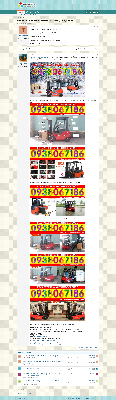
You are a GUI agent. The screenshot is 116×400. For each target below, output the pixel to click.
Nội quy (74, 398)
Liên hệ (69, 398)
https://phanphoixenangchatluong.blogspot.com (48, 342)
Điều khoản (81, 398)
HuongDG (24, 384)
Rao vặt (36, 357)
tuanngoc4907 (25, 370)
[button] (32, 12)
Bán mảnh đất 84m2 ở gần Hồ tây (33, 368)
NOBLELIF (46, 57)
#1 (97, 26)
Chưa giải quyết (21, 15)
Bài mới (28, 12)
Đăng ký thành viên (31, 15)
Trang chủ (93, 398)
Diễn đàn (21, 12)
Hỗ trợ (87, 398)
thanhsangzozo (26, 377)
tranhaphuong (22, 23)
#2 (97, 54)
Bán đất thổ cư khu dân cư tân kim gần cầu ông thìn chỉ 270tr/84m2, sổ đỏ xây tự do (41, 375)
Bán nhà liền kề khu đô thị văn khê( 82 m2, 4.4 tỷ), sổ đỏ (41, 356)
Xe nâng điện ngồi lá (36, 57)
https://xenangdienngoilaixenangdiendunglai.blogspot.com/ (48, 344)
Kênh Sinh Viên (23, 398)
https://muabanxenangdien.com (45, 340)
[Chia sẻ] (95, 27)
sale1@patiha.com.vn (40, 336)
